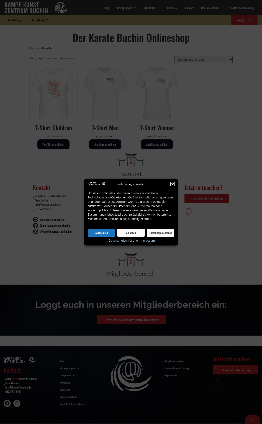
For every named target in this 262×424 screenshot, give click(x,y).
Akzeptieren (101, 233)
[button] (172, 184)
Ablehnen (131, 233)
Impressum (147, 240)
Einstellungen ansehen (160, 233)
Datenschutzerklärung (123, 240)
